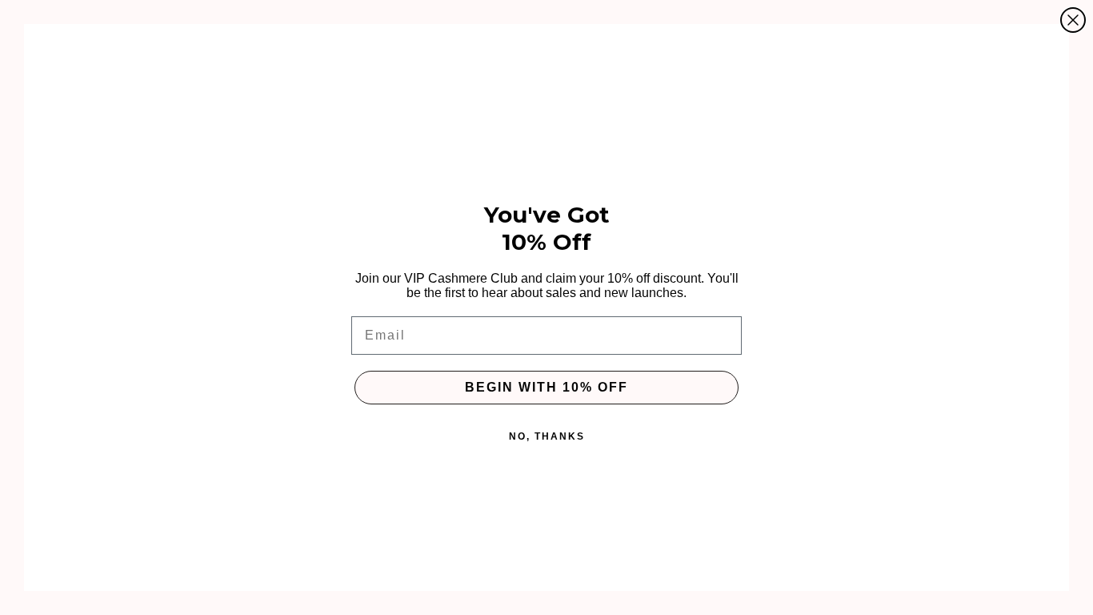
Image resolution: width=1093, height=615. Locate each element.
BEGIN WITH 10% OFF (546, 387)
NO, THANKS (547, 436)
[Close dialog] (1073, 20)
